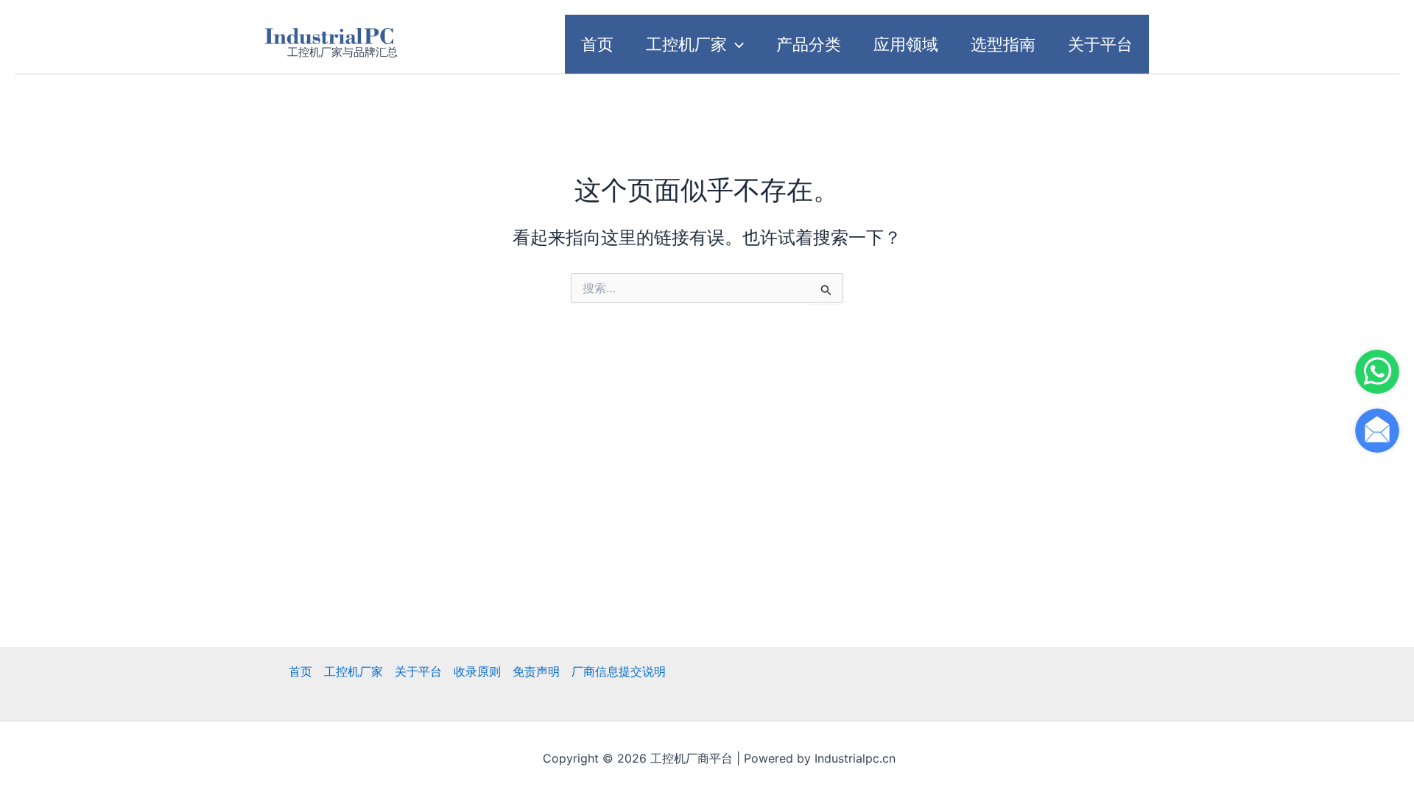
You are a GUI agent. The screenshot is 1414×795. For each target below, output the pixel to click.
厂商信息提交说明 (618, 671)
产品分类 (808, 44)
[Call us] (1377, 372)
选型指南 (1003, 44)
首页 (597, 44)
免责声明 (536, 671)
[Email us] (1377, 431)
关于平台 (1100, 44)
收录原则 (477, 671)
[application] (735, 44)
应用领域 (905, 44)
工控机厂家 (686, 44)
